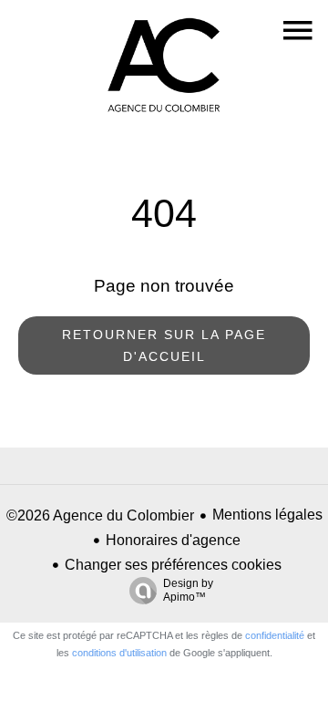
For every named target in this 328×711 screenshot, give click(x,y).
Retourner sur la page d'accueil (164, 345)
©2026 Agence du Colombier (100, 515)
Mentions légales (267, 514)
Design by (188, 590)
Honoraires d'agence (173, 540)
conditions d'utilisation (119, 652)
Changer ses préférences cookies (173, 564)
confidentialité (274, 635)
